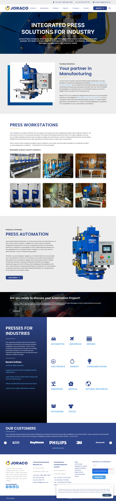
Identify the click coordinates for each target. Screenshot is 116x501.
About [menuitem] (77, 476)
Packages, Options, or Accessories (89, 98)
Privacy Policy (108, 492)
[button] (110, 442)
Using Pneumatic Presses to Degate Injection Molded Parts (21, 371)
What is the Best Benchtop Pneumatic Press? (21, 384)
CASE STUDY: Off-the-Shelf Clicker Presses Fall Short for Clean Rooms (21, 378)
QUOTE (98, 8)
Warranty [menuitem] (78, 470)
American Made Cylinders (15, 365)
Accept (106, 495)
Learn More (12, 277)
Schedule (16, 311)
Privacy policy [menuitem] (10, 498)
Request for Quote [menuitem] (81, 466)
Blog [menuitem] (76, 462)
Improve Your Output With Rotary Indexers (20, 388)
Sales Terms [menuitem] (79, 472)
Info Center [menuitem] (78, 464)
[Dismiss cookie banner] (111, 487)
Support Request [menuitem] (80, 468)
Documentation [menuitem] (80, 474)
